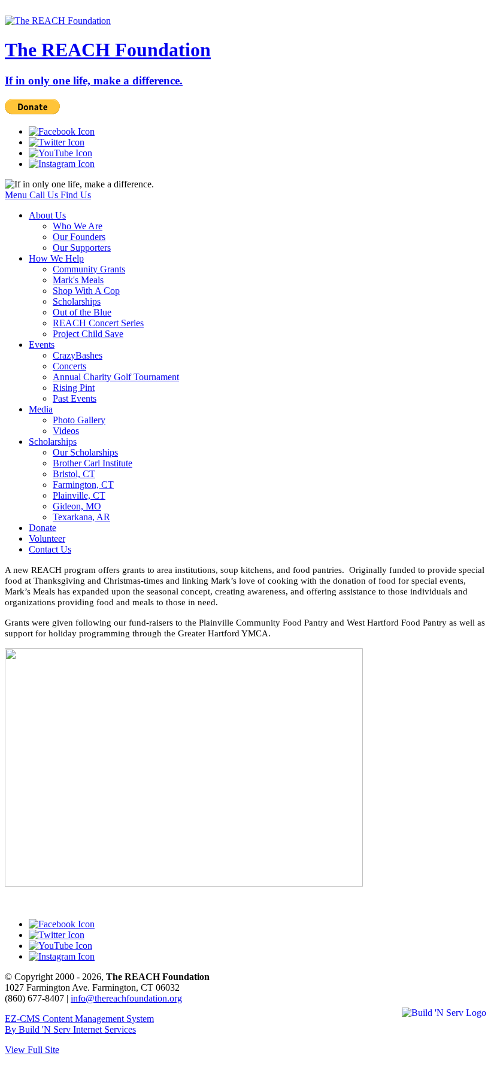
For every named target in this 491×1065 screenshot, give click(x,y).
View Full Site (32, 1050)
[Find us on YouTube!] (60, 153)
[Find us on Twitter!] (56, 142)
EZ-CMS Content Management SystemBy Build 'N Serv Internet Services (79, 1024)
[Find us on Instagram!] (62, 164)
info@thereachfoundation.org (126, 998)
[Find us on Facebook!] (62, 131)
